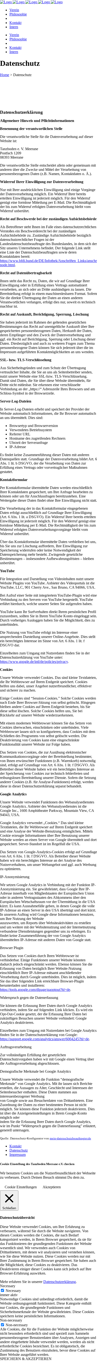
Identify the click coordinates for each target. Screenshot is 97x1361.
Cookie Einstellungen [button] (21, 1187)
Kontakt (15, 1146)
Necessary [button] (7, 1286)
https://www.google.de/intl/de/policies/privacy (34, 662)
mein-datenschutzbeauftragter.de (70, 1138)
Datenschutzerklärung (59, 1282)
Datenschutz (18, 1150)
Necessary (13, 1291)
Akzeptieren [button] (52, 1187)
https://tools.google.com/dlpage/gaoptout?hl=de (35, 990)
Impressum (17, 1155)
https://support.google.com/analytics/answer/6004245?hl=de (44, 1039)
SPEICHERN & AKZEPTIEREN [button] (26, 1359)
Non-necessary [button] (11, 1320)
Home (4, 75)
